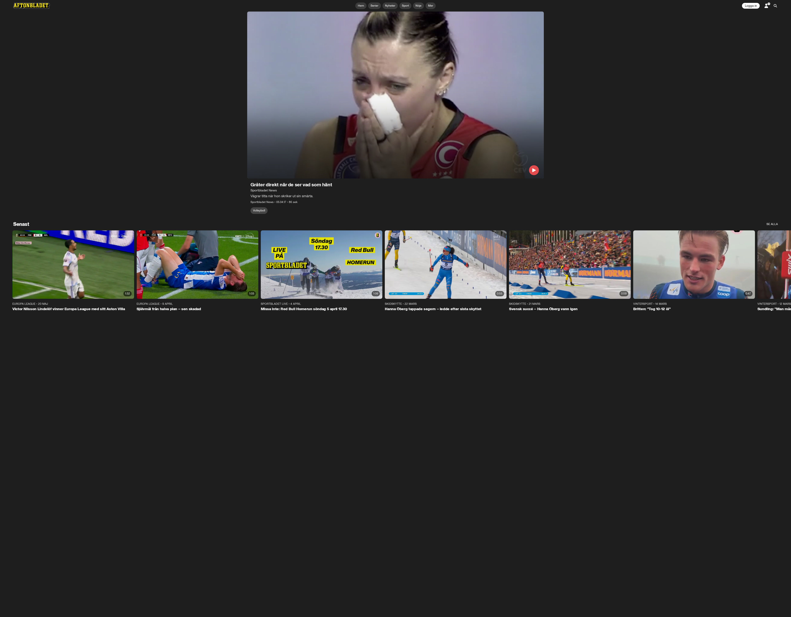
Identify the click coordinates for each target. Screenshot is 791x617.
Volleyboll (259, 210)
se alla (772, 224)
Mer (430, 5)
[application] (395, 95)
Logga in (751, 6)
